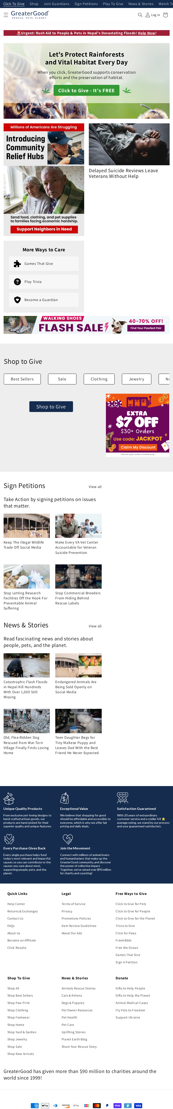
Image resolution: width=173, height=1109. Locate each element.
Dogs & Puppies (73, 1003)
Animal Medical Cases (132, 1003)
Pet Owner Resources (77, 1010)
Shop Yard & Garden (21, 1032)
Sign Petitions (86, 4)
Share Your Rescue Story (79, 1046)
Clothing (99, 379)
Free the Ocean (127, 947)
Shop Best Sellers (20, 995)
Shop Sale (14, 1046)
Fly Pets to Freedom (130, 1010)
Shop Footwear (18, 1017)
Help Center (16, 904)
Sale (62, 379)
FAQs (11, 926)
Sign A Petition (126, 962)
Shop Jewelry (17, 1039)
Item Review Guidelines (79, 926)
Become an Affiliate (21, 940)
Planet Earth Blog (74, 1039)
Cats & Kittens (72, 995)
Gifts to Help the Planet (133, 995)
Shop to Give (51, 406)
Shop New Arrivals (20, 1054)
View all (95, 486)
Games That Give (128, 955)
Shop (34, 4)
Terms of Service (74, 904)
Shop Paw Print (18, 1003)
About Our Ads (72, 933)
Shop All (13, 988)
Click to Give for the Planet (135, 918)
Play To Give (113, 4)
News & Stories (140, 4)
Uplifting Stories (74, 1032)
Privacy (67, 911)
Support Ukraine (128, 1017)
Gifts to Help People (130, 988)
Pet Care (68, 1024)
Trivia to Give (125, 926)
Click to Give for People (133, 911)
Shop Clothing (17, 1010)
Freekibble (124, 940)
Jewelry (136, 379)
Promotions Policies (76, 918)
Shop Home (15, 1024)
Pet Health (69, 1017)
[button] (6, 15)
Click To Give (14, 4)
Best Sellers (22, 379)
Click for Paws (126, 933)
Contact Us (15, 918)
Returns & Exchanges (22, 911)
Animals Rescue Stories (79, 988)
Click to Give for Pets (131, 904)
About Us (13, 933)
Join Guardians (56, 4)
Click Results (16, 947)
